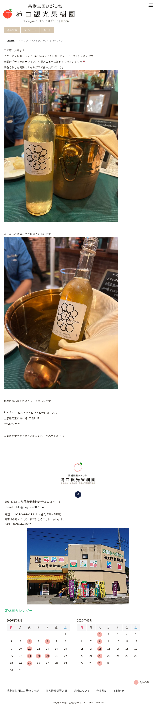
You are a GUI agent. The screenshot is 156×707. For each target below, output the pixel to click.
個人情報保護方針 (56, 690)
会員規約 (101, 690)
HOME (10, 40)
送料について (82, 690)
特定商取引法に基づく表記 (23, 690)
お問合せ (119, 690)
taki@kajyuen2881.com (31, 507)
